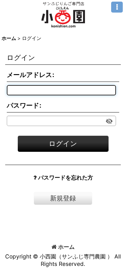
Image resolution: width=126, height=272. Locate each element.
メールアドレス (29, 75)
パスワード (23, 105)
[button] (117, 7)
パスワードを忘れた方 (65, 177)
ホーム (66, 246)
